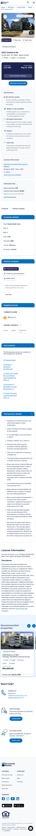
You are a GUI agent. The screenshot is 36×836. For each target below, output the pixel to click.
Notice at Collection (7, 829)
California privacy (20, 827)
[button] (5, 25)
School (5, 330)
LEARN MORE (16, 718)
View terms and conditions (12, 175)
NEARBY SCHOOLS (11, 325)
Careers (4, 827)
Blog (18, 778)
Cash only (10, 143)
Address (18, 292)
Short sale (5, 788)
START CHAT (16, 740)
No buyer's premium (14, 119)
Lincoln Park (21, 7)
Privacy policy (11, 827)
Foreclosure (5, 781)
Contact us (20, 775)
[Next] (34, 626)
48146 (30, 7)
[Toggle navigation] (34, 2)
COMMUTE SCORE (11, 312)
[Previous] (29, 626)
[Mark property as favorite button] (5, 16)
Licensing (15, 829)
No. (6, 292)
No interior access (13, 97)
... (33, 209)
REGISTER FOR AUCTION (18, 83)
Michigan (11, 7)
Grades (13, 330)
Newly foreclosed (7, 785)
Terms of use (23, 829)
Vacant (9, 131)
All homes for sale (7, 775)
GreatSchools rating (23, 331)
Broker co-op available (15, 109)
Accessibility (7, 830)
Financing (20, 781)
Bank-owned (5, 778)
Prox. (9, 292)
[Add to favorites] (3, 634)
